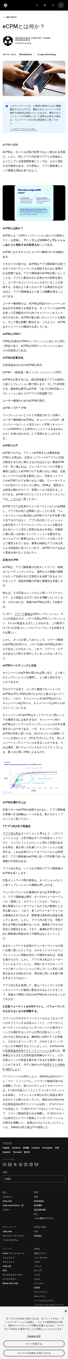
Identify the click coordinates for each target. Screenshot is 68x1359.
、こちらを (14, 499)
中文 (57, 1148)
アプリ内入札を (12, 833)
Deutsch (16, 1148)
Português (47, 1148)
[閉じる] (66, 1311)
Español (6, 1152)
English (6, 1148)
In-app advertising (47, 54)
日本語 (26, 1148)
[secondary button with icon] (61, 5)
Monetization (25, 54)
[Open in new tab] (22, 1205)
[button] (34, 57)
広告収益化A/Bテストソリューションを (28, 1050)
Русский (17, 1152)
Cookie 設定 (34, 1336)
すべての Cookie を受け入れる (34, 1353)
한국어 (27, 1152)
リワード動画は (23, 614)
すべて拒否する (34, 1343)
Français (36, 1148)
